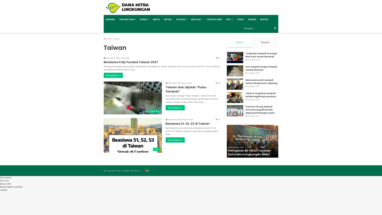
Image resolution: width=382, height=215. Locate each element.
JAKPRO (3, 190)
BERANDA (110, 19)
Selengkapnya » (113, 75)
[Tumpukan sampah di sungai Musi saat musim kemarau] (235, 57)
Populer (265, 42)
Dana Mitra (110, 58)
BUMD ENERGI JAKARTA (11, 187)
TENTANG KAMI (126, 19)
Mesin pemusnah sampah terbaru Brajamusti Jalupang (261, 82)
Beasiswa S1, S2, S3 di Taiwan (188, 124)
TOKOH (240, 19)
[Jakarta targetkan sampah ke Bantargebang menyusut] (235, 97)
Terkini (239, 42)
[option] (252, 141)
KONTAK (264, 19)
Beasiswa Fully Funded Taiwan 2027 (131, 62)
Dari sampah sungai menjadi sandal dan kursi (261, 68)
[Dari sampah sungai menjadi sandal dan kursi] (235, 70)
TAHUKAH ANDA (214, 19)
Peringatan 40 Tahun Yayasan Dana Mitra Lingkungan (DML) (249, 152)
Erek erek (4, 180)
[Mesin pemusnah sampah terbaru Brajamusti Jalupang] (235, 84)
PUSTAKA (180, 19)
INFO (228, 19)
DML (147, 170)
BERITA (156, 19)
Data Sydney (6, 177)
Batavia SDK (5, 184)
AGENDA (252, 19)
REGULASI (196, 19)
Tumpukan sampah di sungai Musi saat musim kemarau (261, 55)
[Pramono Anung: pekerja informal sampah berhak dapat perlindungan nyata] (235, 110)
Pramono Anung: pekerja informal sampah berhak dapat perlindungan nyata (260, 109)
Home (108, 39)
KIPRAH (143, 19)
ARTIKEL (168, 19)
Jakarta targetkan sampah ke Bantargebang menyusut (260, 95)
